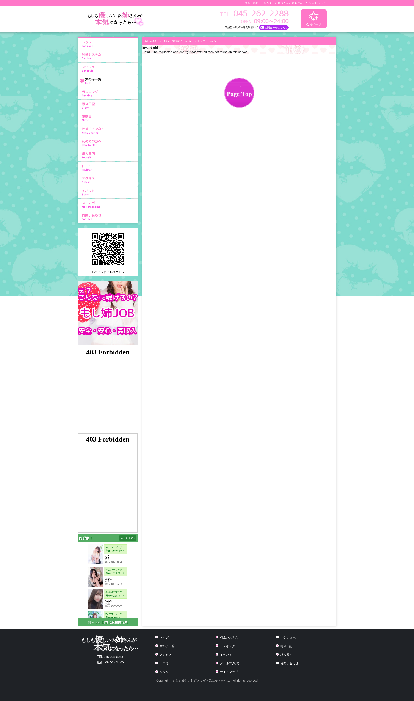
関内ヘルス (94, 622)
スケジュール (91, 68)
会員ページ (313, 24)
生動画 (87, 118)
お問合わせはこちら (276, 27)
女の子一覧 (93, 81)
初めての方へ (91, 143)
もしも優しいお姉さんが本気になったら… (201, 680)
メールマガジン (230, 663)
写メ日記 (88, 106)
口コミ (87, 167)
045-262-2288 (110, 656)
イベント (88, 192)
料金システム (91, 56)
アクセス (88, 180)
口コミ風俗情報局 (115, 622)
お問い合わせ (91, 217)
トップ (87, 44)
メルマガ (91, 205)
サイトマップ (229, 671)
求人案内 (88, 155)
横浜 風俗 (252, 3)
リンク (164, 671)
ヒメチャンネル (93, 130)
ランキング (90, 93)
